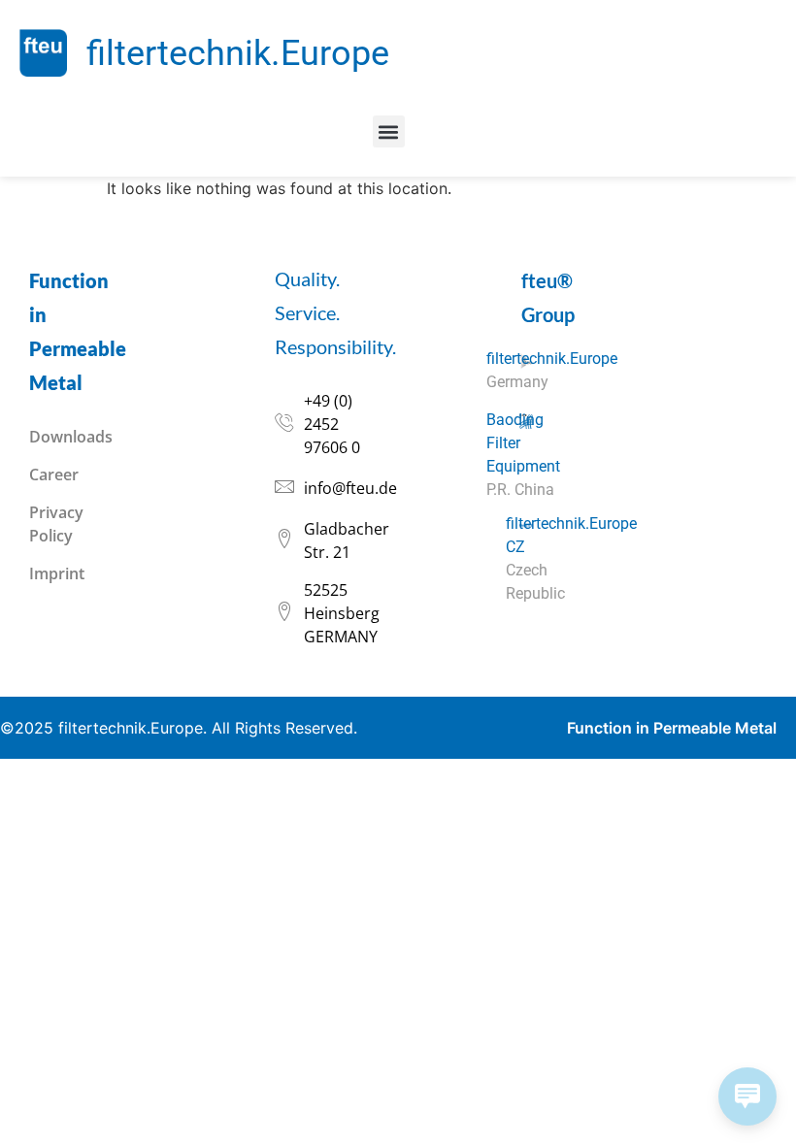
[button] (389, 131)
